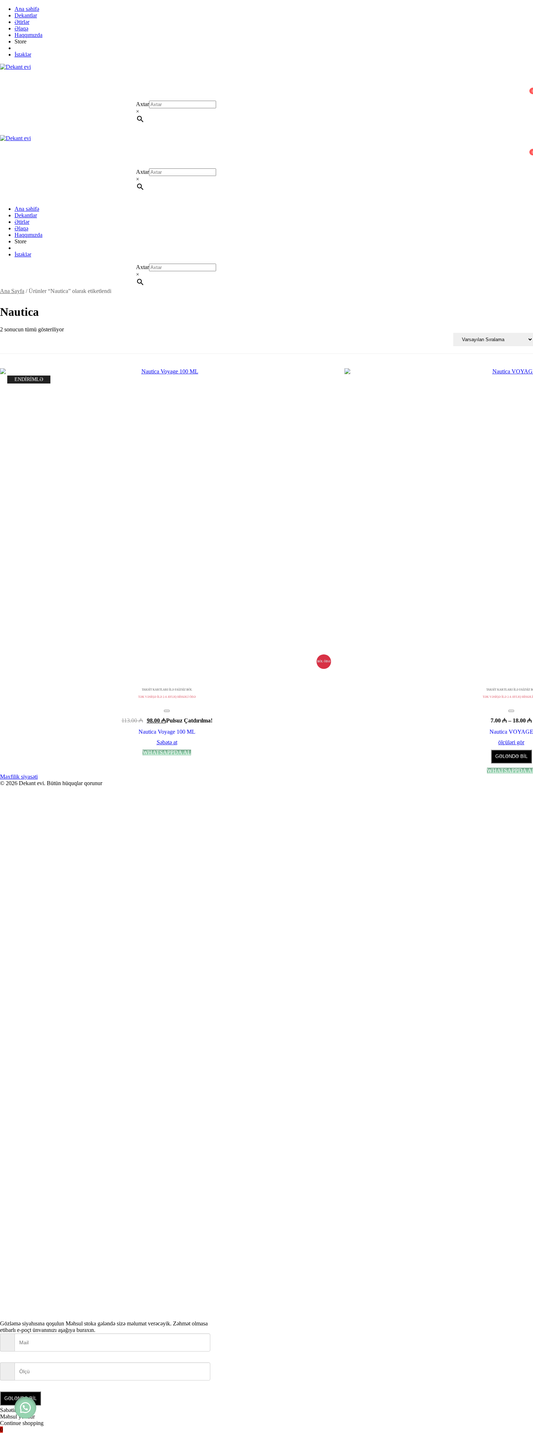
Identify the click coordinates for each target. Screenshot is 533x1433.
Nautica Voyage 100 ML (167, 732)
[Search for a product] (7, 77)
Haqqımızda (28, 35)
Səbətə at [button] (167, 742)
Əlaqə (21, 28)
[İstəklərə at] (167, 711)
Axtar (142, 104)
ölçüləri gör (511, 742)
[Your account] (4, 87)
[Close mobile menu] (3, 196)
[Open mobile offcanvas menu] (3, 165)
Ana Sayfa (12, 291)
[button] (25, 1408)
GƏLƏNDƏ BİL (511, 756)
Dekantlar (26, 15)
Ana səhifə (27, 9)
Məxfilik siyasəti (19, 777)
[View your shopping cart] (4, 97)
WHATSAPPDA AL (166, 752)
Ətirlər (22, 22)
